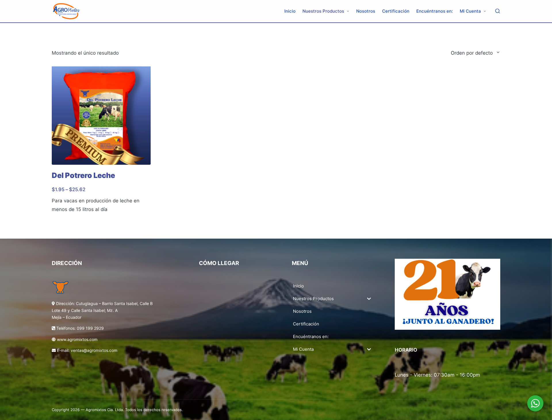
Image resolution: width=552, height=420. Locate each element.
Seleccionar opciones (101, 164)
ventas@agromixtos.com (94, 350)
